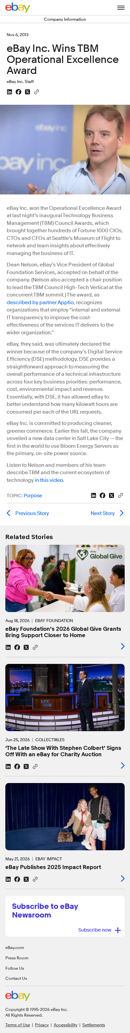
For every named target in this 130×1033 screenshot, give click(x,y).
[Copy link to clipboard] (36, 91)
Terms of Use (17, 1024)
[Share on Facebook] (18, 92)
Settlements (93, 1024)
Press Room (16, 957)
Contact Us (16, 978)
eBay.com (14, 947)
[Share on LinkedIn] (9, 92)
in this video (49, 480)
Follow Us (14, 968)
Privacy (42, 1024)
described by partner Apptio (40, 302)
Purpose (33, 496)
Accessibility (65, 1024)
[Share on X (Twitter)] (27, 92)
